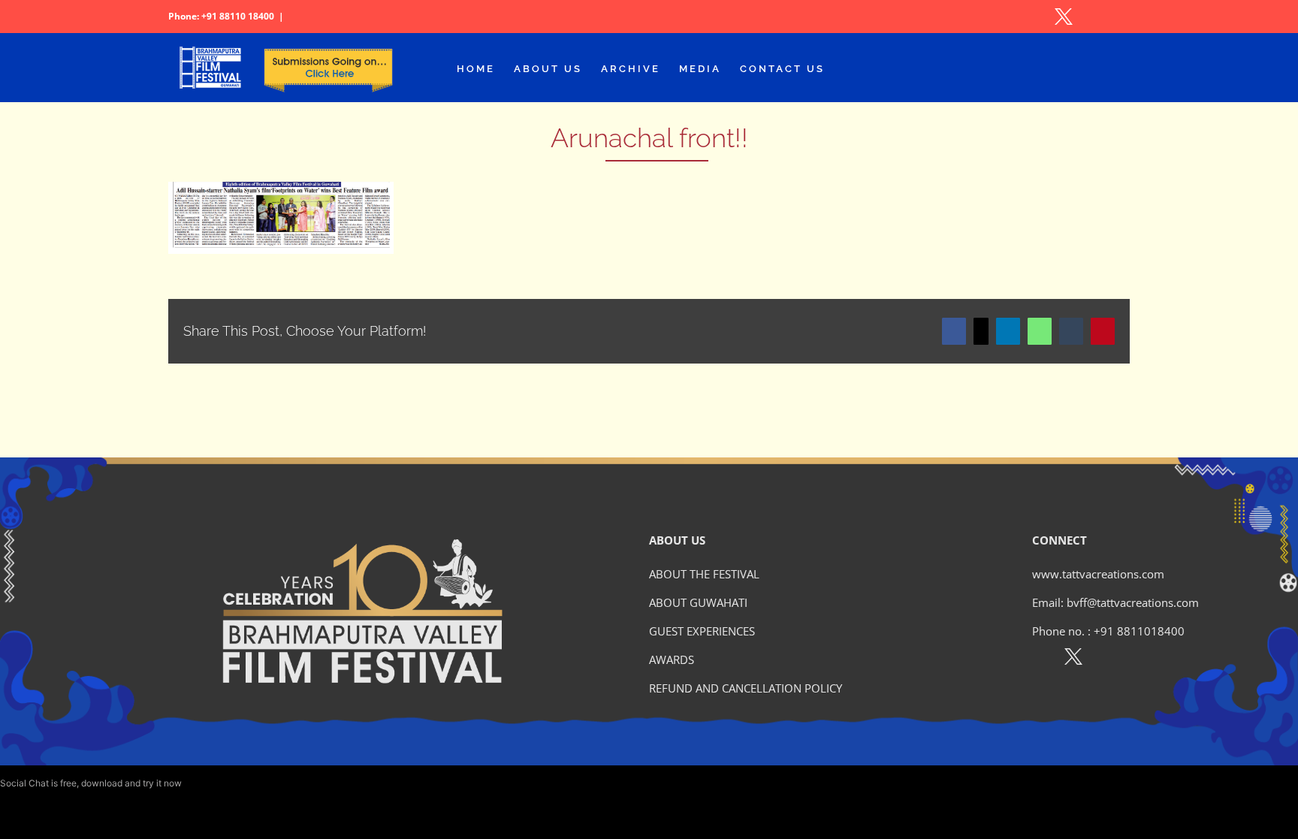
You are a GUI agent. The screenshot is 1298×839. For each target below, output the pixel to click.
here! (194, 783)
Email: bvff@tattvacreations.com (1115, 602)
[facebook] (1040, 659)
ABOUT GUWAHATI (698, 602)
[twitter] (1073, 659)
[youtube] (1138, 659)
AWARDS (671, 659)
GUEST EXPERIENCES (702, 630)
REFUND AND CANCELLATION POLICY (745, 688)
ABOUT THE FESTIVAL (704, 573)
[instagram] (1106, 659)
